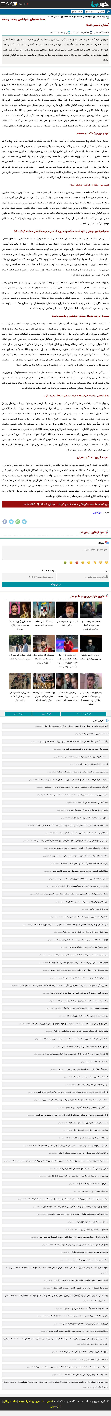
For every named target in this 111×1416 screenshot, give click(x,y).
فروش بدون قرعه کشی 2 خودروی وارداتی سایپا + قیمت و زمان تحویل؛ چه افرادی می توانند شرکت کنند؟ (67, 1198)
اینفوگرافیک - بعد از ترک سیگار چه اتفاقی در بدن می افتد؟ (85, 932)
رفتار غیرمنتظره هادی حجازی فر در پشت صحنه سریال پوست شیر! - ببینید (67, 696)
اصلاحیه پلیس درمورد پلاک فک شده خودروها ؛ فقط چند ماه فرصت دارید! (79, 993)
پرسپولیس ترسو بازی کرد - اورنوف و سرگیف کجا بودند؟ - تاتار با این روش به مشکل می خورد (72, 1366)
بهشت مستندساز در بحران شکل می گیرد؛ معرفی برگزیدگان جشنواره (44, 696)
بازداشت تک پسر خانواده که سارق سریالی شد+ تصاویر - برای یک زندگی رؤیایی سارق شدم (73, 1092)
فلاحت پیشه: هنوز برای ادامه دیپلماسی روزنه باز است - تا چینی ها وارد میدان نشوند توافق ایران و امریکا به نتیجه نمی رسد (60, 1160)
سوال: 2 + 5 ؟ (49, 571)
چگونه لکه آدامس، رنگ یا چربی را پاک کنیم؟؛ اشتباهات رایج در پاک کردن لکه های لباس (74, 741)
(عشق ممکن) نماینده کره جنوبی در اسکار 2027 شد (20, 657)
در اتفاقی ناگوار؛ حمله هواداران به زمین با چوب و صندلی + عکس (83, 1153)
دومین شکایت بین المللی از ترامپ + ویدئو (91, 1084)
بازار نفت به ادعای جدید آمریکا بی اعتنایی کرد (90, 1076)
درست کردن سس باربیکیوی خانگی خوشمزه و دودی (88, 1122)
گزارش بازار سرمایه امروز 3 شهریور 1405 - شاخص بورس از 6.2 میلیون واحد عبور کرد (75, 1054)
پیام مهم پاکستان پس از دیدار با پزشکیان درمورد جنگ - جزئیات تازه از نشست (77, 1315)
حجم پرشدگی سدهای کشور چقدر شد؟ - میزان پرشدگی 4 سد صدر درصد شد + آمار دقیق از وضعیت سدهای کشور (64, 985)
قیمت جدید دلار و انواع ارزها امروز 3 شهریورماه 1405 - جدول (84, 1374)
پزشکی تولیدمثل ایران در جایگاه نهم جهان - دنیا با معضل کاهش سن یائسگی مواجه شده (73, 893)
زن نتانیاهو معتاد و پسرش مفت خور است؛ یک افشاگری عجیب (83, 977)
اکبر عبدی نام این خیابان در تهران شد (67, 623)
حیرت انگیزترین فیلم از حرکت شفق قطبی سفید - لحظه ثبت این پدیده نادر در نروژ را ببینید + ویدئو (70, 924)
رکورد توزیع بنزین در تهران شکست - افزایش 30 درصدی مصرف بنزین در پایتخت (76, 787)
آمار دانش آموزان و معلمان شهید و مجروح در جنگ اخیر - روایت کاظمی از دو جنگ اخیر (74, 1237)
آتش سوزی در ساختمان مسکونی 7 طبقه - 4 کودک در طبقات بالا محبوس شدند (77, 794)
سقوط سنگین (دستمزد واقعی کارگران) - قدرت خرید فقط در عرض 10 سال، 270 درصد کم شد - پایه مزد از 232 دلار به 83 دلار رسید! (58, 1267)
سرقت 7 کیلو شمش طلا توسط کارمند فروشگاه (90, 1130)
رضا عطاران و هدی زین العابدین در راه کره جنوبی (89, 1259)
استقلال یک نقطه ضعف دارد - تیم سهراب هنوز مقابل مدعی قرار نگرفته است (78, 1331)
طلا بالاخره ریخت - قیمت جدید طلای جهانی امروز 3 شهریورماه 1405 (80, 832)
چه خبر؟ (22, 4)
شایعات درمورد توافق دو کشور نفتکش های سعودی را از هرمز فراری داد (80, 1280)
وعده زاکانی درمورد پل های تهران (95, 1191)
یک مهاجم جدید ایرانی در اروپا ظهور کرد (92, 1221)
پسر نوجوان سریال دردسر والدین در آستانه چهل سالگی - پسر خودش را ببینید (91, 698)
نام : (107, 571)
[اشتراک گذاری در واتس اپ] (18, 524)
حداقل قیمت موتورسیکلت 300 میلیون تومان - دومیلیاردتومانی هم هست (79, 1244)
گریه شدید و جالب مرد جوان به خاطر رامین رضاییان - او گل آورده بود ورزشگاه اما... (76, 726)
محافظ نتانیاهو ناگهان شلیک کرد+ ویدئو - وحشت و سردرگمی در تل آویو (80, 855)
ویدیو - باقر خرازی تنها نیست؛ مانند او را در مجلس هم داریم (85, 1351)
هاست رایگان (10, 1401)
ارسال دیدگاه (55, 584)
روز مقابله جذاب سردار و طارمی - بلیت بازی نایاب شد (87, 1015)
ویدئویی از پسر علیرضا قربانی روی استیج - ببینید (91, 657)
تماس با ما (47, 1401)
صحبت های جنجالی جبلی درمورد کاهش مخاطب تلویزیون (91, 625)
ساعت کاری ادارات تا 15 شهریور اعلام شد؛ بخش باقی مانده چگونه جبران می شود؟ (76, 1038)
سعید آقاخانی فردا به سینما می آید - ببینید (44, 623)
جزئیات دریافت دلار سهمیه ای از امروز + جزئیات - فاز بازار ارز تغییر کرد (81, 848)
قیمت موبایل (46, 713)
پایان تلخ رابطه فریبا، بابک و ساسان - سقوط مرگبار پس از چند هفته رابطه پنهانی (77, 1214)
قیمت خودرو (18, 713)
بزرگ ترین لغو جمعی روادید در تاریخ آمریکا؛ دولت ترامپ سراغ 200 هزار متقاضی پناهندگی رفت (70, 840)
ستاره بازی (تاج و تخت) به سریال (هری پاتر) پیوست (20, 625)
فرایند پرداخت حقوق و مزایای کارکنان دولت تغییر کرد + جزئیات (83, 916)
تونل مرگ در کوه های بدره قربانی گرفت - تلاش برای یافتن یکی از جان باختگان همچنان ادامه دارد (70, 1145)
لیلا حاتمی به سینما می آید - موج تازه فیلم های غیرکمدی (86, 1308)
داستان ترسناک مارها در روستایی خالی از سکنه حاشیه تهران (20, 696)
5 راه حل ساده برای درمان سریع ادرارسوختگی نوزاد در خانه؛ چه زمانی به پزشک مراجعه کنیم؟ (72, 1115)
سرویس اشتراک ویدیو (29, 1401)
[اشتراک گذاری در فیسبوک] (5, 524)
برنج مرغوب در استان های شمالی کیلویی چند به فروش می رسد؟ (83, 1000)
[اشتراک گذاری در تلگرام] (24, 524)
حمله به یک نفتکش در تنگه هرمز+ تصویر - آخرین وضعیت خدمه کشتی (80, 1288)
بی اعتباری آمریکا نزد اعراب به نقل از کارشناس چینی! (87, 1137)
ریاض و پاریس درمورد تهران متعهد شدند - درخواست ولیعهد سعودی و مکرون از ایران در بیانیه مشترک (68, 1023)
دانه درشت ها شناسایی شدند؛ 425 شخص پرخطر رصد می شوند (83, 878)
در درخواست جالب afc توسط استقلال (93, 1183)
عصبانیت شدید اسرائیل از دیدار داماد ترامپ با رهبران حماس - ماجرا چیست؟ (78, 962)
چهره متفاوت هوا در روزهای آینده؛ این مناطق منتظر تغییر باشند (84, 863)
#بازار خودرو (77, 11)
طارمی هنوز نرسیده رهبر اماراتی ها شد (93, 1359)
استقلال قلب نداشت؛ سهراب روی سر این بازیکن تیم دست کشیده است (80, 871)
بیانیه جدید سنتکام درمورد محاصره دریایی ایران (89, 1252)
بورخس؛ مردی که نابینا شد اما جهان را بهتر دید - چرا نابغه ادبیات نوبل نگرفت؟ (78, 1176)
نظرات (101, 543)
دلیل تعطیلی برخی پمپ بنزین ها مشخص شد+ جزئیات (86, 901)
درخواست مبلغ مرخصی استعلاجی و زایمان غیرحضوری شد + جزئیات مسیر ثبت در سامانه (73, 779)
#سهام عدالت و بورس (94, 11)
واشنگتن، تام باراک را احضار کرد (96, 733)
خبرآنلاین (97, 512)
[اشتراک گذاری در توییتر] (11, 524)
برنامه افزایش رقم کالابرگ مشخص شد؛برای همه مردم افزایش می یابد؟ (81, 1031)
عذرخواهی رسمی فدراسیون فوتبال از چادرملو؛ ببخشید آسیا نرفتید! (82, 771)
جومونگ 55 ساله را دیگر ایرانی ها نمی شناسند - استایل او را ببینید (43, 659)
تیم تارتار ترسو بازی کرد (99, 909)
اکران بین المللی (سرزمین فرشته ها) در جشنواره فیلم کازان (85, 1323)
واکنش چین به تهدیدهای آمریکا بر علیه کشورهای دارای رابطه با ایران (82, 886)
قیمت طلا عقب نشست (99, 1061)
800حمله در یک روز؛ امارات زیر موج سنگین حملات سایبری (85, 756)
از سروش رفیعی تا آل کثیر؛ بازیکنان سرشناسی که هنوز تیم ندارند (83, 1168)
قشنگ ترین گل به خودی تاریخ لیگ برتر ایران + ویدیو (87, 1107)
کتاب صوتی (55, 1406)
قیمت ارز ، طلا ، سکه (83, 713)
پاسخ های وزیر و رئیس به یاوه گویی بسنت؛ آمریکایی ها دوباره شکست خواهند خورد (75, 1206)
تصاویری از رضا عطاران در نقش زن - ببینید (91, 1229)
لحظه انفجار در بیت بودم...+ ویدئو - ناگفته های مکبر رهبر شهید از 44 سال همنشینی (75, 1099)
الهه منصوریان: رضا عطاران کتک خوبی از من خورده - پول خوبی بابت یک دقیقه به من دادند (67, 661)
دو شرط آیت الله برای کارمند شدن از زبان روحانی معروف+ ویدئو (83, 1069)
